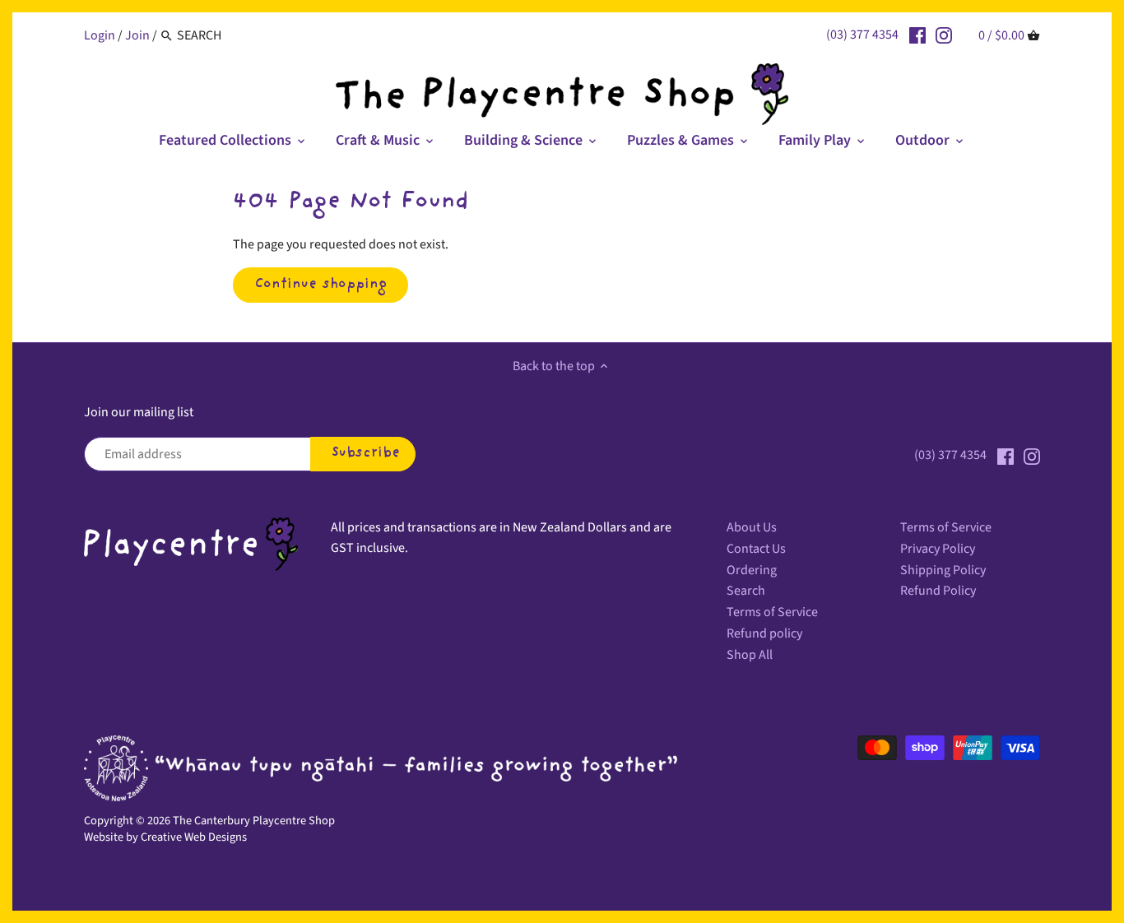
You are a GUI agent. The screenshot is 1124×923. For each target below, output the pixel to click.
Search (746, 591)
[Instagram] (944, 34)
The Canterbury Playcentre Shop (254, 820)
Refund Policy (938, 591)
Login (99, 35)
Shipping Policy (943, 570)
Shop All (750, 655)
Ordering (752, 570)
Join (137, 35)
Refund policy (764, 633)
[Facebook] (917, 34)
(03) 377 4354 (862, 35)
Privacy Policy (937, 549)
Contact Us (756, 549)
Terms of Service (772, 612)
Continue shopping (321, 284)
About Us (752, 527)
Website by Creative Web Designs (165, 837)
